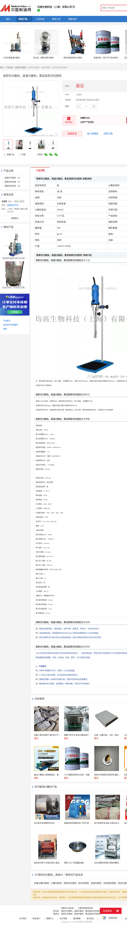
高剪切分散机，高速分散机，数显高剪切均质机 (80, 911)
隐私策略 (77, 918)
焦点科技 (80, 921)
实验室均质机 (109, 883)
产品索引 (7, 320)
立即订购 (108, 133)
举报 (24, 154)
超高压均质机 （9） (13, 177)
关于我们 (23, 918)
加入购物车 (93, 133)
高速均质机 (96, 883)
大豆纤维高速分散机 (11, 57)
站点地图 (63, 918)
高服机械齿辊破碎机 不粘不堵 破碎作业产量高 (83, 823)
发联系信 (72, 133)
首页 (2, 67)
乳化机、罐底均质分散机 (43, 57)
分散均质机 (56, 883)
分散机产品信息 (67, 908)
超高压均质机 (20, 67)
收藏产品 (10, 154)
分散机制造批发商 (85, 908)
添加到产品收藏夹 (10, 324)
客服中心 (50, 918)
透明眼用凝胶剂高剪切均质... (14, 258)
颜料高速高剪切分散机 (73, 57)
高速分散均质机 (41, 883)
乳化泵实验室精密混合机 (44, 823)
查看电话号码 (12, 205)
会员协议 (90, 918)
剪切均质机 (83, 883)
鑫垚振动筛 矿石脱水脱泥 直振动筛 (48, 862)
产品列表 (9, 67)
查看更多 (14, 218)
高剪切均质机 (70, 883)
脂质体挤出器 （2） (13, 182)
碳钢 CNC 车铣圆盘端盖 (74, 862)
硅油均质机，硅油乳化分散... (14, 287)
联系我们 (36, 918)
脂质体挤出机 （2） (13, 186)
